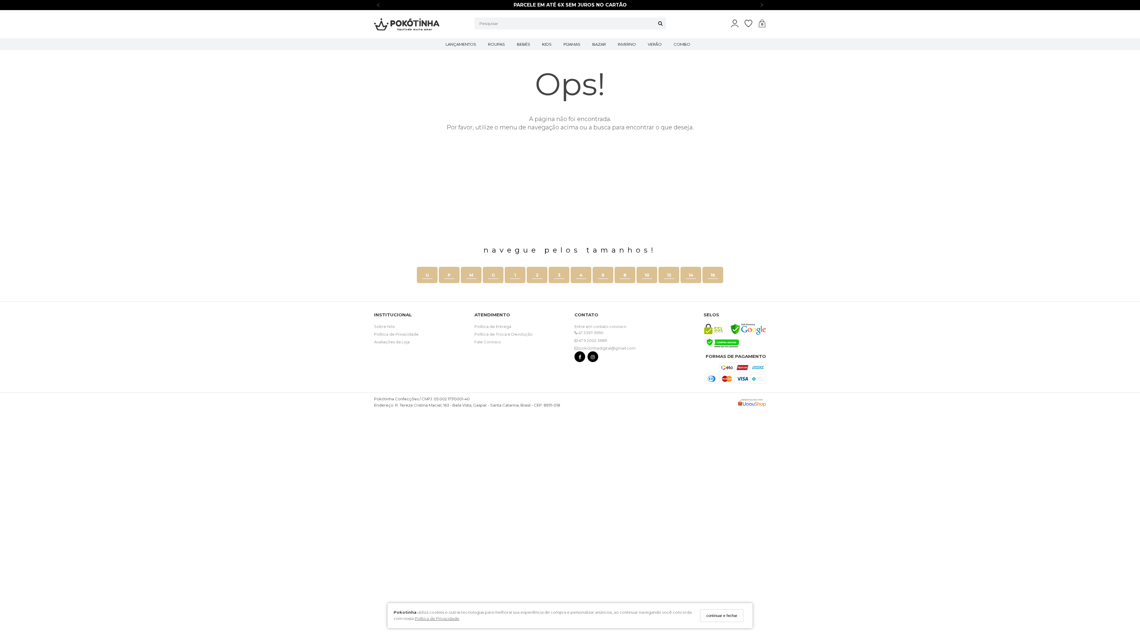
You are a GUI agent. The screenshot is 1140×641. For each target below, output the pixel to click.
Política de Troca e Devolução (503, 334)
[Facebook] (580, 358)
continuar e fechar (721, 615)
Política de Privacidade (437, 618)
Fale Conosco (487, 341)
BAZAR (599, 44)
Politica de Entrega (492, 326)
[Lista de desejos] (751, 24)
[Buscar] (660, 23)
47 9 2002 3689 (592, 340)
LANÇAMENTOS (461, 44)
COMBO (682, 44)
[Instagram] (593, 358)
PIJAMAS (571, 44)
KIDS (547, 44)
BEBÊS (523, 44)
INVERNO (627, 44)
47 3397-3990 (590, 332)
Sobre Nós (384, 326)
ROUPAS (496, 44)
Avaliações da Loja (392, 341)
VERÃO (655, 44)
